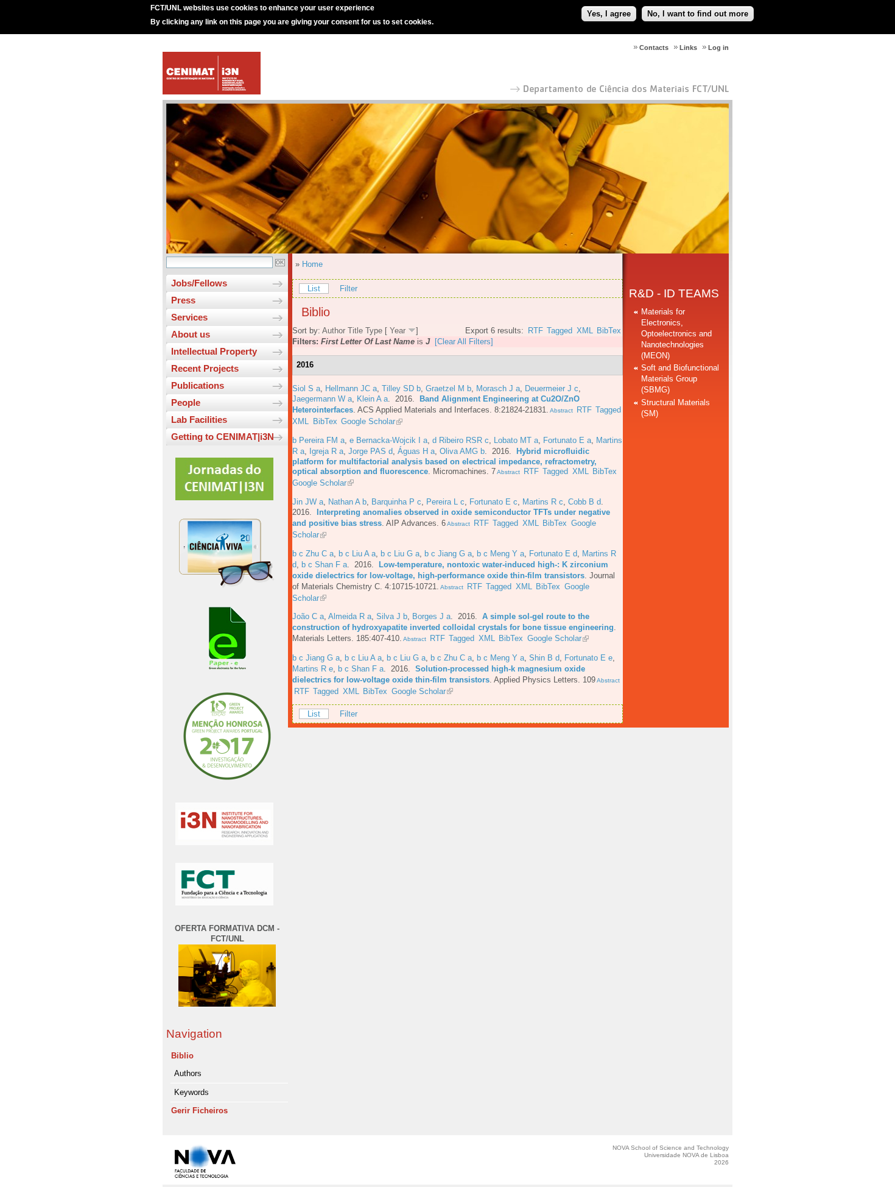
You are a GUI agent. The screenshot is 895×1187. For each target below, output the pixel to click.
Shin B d (544, 657)
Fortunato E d (553, 553)
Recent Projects (205, 368)
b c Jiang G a (448, 553)
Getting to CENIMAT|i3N (222, 436)
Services (189, 317)
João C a (308, 616)
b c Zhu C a (313, 553)
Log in (718, 47)
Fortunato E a (567, 440)
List (313, 288)
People (185, 402)
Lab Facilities (199, 419)
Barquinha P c (396, 501)
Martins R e (312, 668)
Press (183, 300)
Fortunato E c (493, 501)
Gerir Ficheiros (199, 1110)
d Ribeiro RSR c (460, 440)
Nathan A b (347, 501)
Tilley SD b (401, 388)
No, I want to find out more (697, 13)
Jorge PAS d (370, 451)
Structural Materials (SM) (675, 408)
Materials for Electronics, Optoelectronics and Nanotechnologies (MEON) (676, 333)
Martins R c (542, 501)
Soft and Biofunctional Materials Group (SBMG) (680, 378)
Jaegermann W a (322, 398)
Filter (348, 288)
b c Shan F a (324, 564)
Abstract (561, 410)
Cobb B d (584, 501)
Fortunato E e (588, 657)
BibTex (609, 330)
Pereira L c (445, 501)
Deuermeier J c (551, 388)
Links (688, 47)
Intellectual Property (214, 351)
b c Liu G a (400, 553)
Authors (188, 1073)
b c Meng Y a (500, 553)
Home (312, 264)
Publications (197, 385)
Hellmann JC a (351, 388)
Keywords (191, 1092)
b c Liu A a (357, 553)
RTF (535, 330)
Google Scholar (368, 421)
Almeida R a (349, 616)
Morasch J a (498, 388)
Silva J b (391, 616)
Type (373, 330)
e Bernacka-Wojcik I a (388, 440)
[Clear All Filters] (464, 341)
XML (585, 330)
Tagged (559, 330)
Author (333, 330)
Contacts (654, 47)
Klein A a (372, 398)
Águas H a (416, 451)
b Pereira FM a (318, 440)
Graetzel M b (448, 388)
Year (397, 330)
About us (190, 334)
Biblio (182, 1055)
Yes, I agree (609, 13)
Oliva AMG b (462, 451)
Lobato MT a (516, 440)
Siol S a (306, 388)
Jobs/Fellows (199, 283)
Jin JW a (307, 501)
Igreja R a (326, 451)
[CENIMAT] (212, 91)
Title (355, 330)
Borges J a (431, 616)
